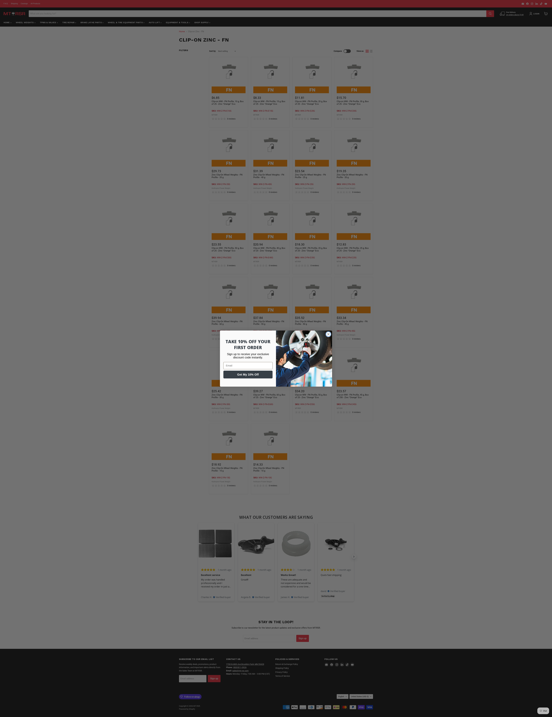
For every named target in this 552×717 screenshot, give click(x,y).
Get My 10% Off (248, 374)
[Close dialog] (328, 334)
